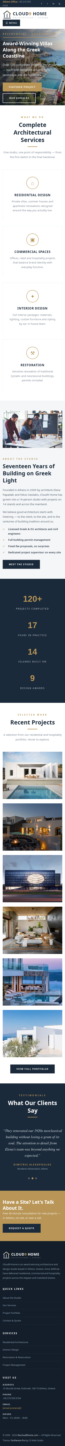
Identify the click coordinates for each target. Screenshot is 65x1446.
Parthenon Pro (18, 1440)
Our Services (19, 98)
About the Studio (12, 1297)
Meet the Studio (21, 564)
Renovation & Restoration (17, 1357)
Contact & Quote (12, 1320)
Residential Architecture (15, 1342)
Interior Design (11, 1349)
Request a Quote (21, 1228)
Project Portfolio (11, 1313)
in (53, 3)
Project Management (14, 1365)
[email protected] (12, 1408)
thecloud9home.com (28, 1435)
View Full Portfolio (32, 1068)
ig (59, 3)
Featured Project (22, 87)
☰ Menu (11, 22)
